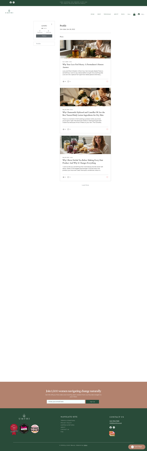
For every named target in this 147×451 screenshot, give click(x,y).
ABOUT (63, 427)
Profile (38, 43)
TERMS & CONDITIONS (68, 420)
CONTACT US (65, 429)
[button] (134, 14)
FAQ (62, 431)
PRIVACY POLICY (66, 422)
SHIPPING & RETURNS (67, 425)
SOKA (85, 445)
